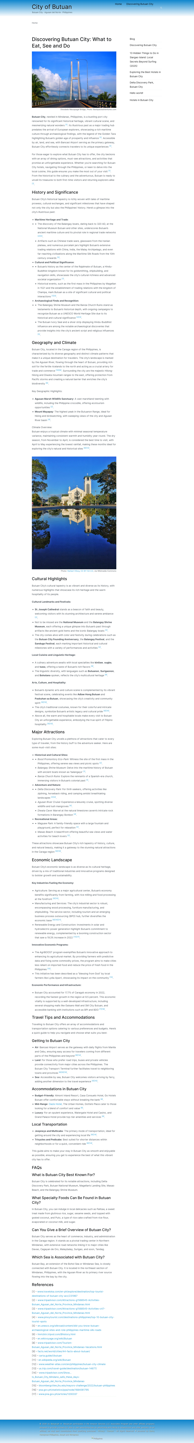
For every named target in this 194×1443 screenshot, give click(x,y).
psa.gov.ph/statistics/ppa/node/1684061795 (64, 1389)
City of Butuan (52, 6)
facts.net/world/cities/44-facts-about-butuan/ (64, 1351)
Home (118, 4)
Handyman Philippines (49, 1434)
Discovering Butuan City (139, 4)
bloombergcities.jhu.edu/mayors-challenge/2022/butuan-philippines (77, 1385)
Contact (110, 1431)
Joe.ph (62, 1434)
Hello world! (136, 93)
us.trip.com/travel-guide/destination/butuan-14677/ (68, 1368)
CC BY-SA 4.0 (87, 571)
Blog (132, 39)
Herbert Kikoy (73, 571)
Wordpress (73, 1434)
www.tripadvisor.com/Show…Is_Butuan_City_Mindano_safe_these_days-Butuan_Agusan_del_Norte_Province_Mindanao (58, 1377)
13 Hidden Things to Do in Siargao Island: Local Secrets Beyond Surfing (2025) (144, 59)
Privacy (101, 1431)
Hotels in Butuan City (141, 100)
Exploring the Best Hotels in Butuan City (145, 74)
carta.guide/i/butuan (50, 1355)
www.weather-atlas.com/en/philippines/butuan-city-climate (72, 1364)
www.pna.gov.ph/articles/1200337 (58, 1394)
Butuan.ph (55, 1424)
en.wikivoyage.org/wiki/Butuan (55, 1338)
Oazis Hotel (55, 1104)
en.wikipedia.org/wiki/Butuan (55, 1360)
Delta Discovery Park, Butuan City (142, 84)
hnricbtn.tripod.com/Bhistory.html (56, 1334)
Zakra (151, 1431)
